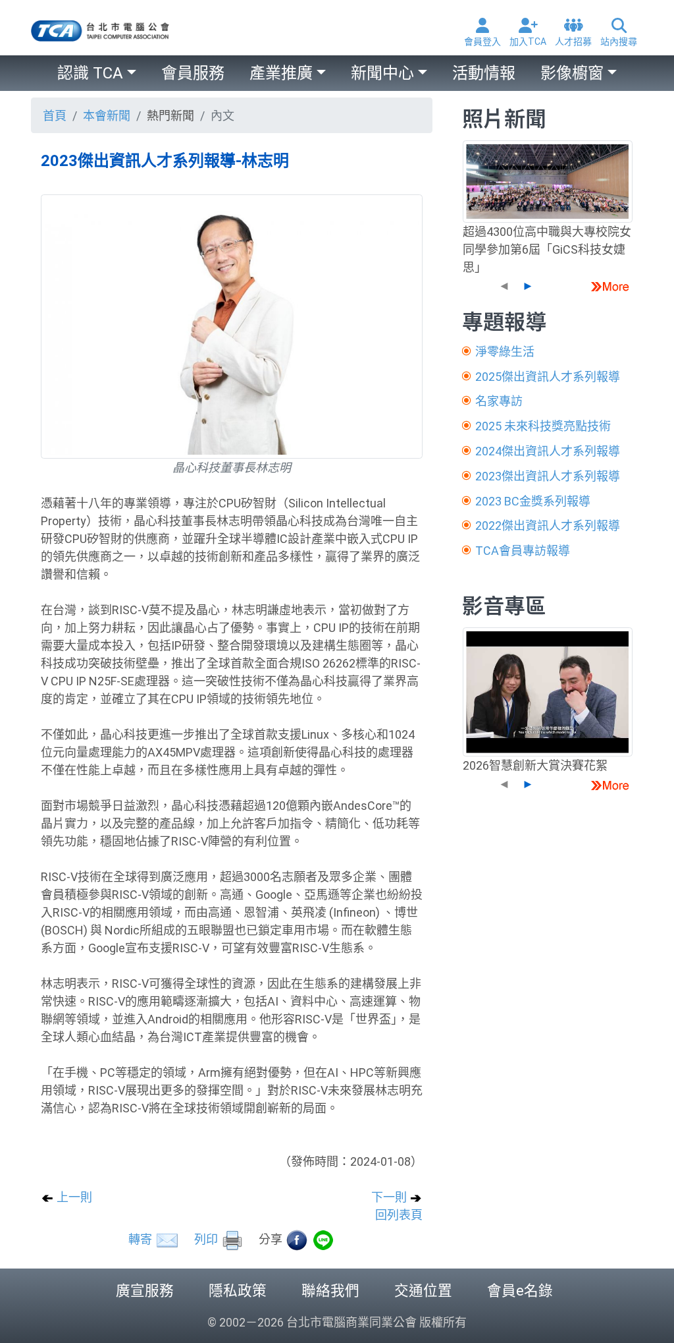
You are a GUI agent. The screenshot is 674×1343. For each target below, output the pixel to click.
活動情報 (483, 73)
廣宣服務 (145, 1290)
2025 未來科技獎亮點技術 (543, 426)
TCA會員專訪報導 (522, 550)
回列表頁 (399, 1215)
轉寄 (141, 1239)
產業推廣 (281, 73)
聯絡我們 (330, 1290)
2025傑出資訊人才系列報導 (547, 377)
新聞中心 (382, 73)
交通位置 (423, 1290)
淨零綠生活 (504, 351)
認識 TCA (90, 73)
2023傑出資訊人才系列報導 (547, 476)
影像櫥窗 (572, 73)
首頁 (54, 116)
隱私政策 (238, 1290)
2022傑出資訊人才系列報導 (547, 525)
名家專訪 (499, 401)
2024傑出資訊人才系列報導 (547, 451)
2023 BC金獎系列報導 (532, 501)
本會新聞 (106, 116)
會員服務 (192, 73)
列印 (207, 1239)
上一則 (73, 1197)
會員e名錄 (520, 1290)
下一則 (390, 1197)
